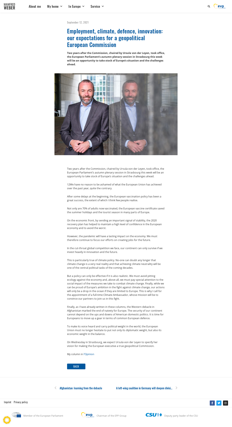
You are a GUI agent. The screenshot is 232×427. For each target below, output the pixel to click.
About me (35, 6)
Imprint (7, 402)
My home (53, 6)
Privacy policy (21, 402)
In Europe (74, 6)
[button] (76, 366)
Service (95, 6)
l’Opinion (89, 354)
